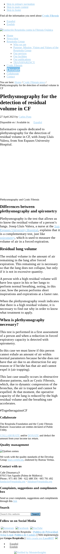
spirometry (7, 237)
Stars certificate (16, 459)
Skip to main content (17, 7)
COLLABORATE (10, 435)
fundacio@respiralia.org (12, 481)
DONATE (33, 435)
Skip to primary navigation (21, 4)
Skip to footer (14, 10)
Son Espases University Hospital (30, 228)
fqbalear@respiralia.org (40, 481)
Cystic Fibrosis (50, 15)
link (15, 501)
